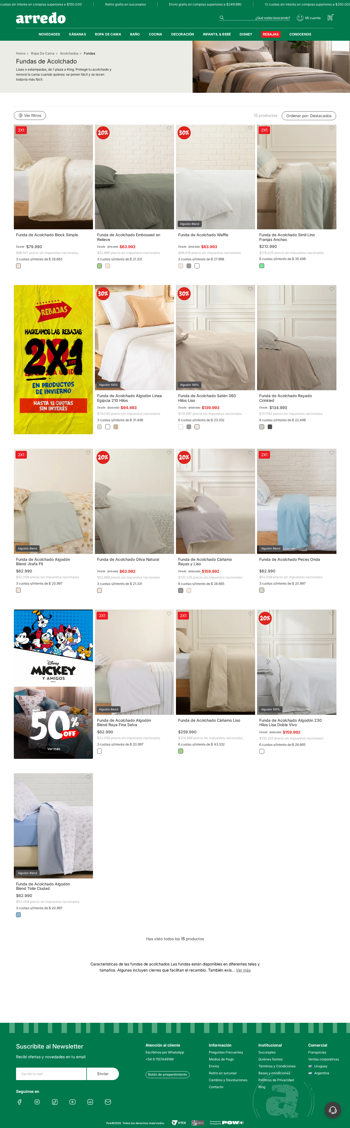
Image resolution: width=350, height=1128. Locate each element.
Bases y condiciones (274, 1073)
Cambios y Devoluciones (226, 1080)
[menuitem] (49, 34)
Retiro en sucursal (223, 1073)
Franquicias (317, 1052)
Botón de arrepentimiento (167, 1074)
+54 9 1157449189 (159, 1059)
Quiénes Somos (270, 1059)
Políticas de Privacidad (275, 1080)
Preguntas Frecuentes (226, 1052)
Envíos (214, 1066)
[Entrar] (309, 18)
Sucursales (267, 1052)
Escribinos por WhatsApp (165, 1052)
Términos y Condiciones (275, 1066)
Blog (261, 1087)
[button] (53, 177)
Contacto (216, 1087)
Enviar (102, 1073)
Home (20, 53)
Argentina (321, 1073)
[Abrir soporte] (333, 1110)
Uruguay (321, 1066)
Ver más (243, 970)
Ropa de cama (43, 53)
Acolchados (69, 53)
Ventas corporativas (323, 1059)
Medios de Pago (221, 1059)
